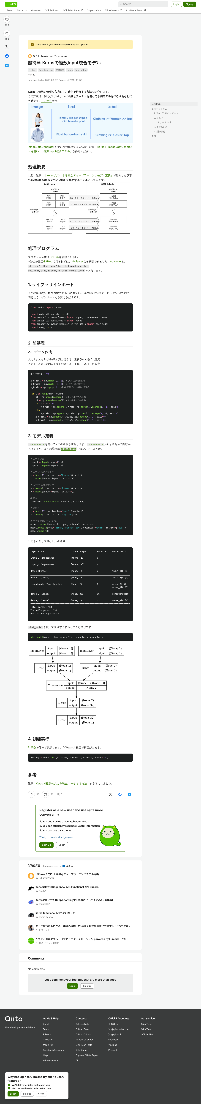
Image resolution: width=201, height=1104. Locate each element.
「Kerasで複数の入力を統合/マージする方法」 (61, 783)
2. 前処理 (158, 117)
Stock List (22, 10)
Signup (189, 4)
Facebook (113, 1039)
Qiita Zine (146, 1029)
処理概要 (156, 104)
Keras (70, 70)
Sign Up (87, 986)
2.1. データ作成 (163, 122)
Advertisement (50, 1060)
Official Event (52, 10)
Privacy (47, 1034)
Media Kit (48, 1045)
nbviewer (77, 261)
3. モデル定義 (161, 127)
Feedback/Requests (53, 1050)
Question (36, 10)
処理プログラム (159, 108)
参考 (154, 136)
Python (32, 70)
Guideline (47, 1039)
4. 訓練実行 (159, 131)
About (46, 1024)
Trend (10, 10)
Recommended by (52, 866)
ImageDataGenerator (41, 146)
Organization (94, 10)
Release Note (82, 1024)
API (77, 1060)
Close (41, 1093)
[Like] (6, 19)
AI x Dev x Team (136, 10)
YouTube (112, 1045)
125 (7, 25)
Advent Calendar (84, 1039)
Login (176, 4)
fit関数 (32, 747)
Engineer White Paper (87, 1055)
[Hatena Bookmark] (6, 65)
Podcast (112, 1050)
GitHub (54, 257)
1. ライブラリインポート (166, 113)
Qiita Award (81, 1050)
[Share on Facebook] (6, 56)
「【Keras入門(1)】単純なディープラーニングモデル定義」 (77, 175)
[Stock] (6, 33)
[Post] (6, 46)
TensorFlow (81, 70)
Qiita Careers (113, 10)
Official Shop (147, 1034)
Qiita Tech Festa (84, 1045)
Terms (46, 1029)
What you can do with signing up (56, 837)
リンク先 (46, 100)
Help (45, 1055)
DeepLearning (46, 70)
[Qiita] (11, 4)
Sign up (27, 1093)
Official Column (73, 10)
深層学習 (60, 70)
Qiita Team (146, 1024)
